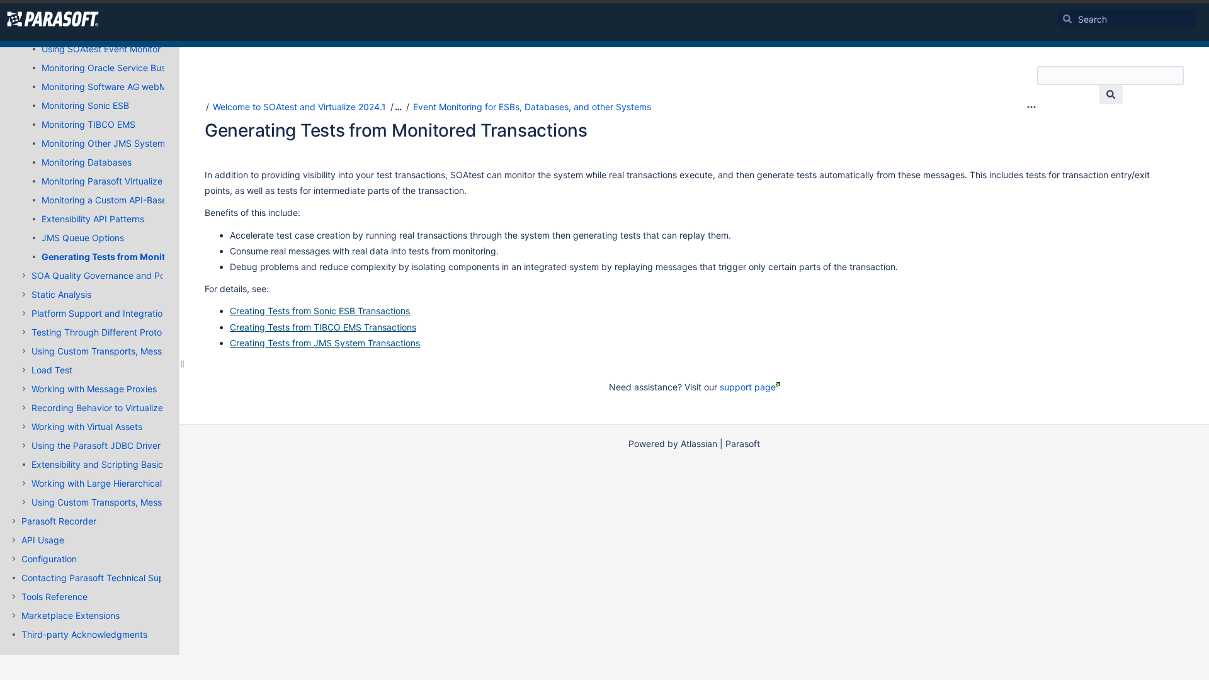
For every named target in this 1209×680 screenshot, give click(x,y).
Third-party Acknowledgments (84, 634)
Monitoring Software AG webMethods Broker (133, 86)
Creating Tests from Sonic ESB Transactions (320, 310)
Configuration (49, 558)
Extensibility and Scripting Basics (99, 464)
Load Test (51, 370)
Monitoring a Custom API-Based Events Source (138, 200)
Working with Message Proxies (94, 388)
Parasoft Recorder (58, 521)
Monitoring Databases (87, 162)
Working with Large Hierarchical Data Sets (118, 483)
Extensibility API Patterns (93, 218)
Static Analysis (61, 294)
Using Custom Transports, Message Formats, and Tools (144, 351)
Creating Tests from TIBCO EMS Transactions (323, 327)
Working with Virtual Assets (86, 426)
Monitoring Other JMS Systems (105, 143)
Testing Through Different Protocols (104, 332)
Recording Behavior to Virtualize (97, 407)
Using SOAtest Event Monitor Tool (111, 48)
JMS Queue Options (83, 237)
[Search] (1067, 19)
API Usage (42, 540)
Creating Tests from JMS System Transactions (325, 342)
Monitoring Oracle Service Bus (104, 67)
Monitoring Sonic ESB (85, 105)
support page (748, 387)
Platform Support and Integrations (101, 313)
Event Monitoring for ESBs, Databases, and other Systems (532, 106)
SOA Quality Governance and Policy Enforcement (132, 275)
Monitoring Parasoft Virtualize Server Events (132, 181)
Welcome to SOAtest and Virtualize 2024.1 (299, 106)
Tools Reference (54, 596)
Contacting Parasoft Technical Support (101, 577)
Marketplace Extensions (70, 615)
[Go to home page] (53, 18)
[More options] (1031, 107)
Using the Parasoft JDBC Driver (96, 445)
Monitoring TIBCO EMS (88, 124)
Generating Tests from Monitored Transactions (143, 256)
